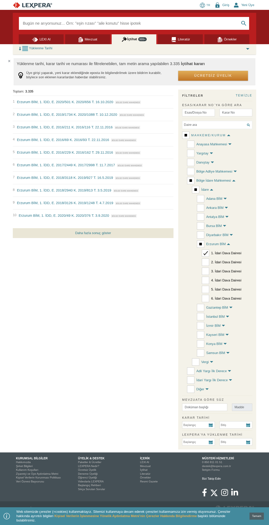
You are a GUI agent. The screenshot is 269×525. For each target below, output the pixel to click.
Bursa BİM (214, 226)
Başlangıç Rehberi (89, 485)
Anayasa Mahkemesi (211, 144)
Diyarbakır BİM (217, 235)
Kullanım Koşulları (27, 469)
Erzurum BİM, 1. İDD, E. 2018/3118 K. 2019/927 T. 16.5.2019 (65, 178)
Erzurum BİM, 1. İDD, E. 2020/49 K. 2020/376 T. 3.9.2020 (64, 216)
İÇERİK (145, 458)
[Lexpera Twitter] (215, 492)
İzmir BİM (213, 326)
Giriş (225, 5)
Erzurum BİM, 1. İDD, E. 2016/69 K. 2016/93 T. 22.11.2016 (63, 140)
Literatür (145, 473)
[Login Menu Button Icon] (217, 5)
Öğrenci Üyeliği (87, 477)
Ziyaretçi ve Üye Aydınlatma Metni (37, 473)
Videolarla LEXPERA (91, 481)
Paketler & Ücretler (89, 462)
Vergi (205, 362)
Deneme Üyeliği (88, 473)
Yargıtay (202, 153)
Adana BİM (214, 199)
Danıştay (203, 162)
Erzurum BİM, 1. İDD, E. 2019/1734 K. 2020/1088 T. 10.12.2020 (67, 115)
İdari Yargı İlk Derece (212, 380)
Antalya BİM (215, 217)
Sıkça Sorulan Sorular (91, 489)
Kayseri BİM (215, 335)
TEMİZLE (244, 95)
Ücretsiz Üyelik (87, 469)
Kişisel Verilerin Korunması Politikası (38, 477)
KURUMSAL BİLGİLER (32, 458)
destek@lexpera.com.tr (216, 466)
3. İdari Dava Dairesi (226, 271)
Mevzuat (145, 466)
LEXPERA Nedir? (88, 466)
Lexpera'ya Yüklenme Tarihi (212, 434)
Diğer (200, 389)
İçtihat (143, 469)
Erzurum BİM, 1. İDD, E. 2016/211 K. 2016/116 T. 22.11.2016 (65, 127)
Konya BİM (214, 344)
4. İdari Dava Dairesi (226, 280)
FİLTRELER (192, 95)
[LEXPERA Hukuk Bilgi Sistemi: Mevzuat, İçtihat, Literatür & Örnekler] (32, 5)
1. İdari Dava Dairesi (226, 253)
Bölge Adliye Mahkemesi (214, 171)
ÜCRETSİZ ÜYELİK (213, 76)
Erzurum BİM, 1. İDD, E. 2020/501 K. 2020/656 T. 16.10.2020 (65, 102)
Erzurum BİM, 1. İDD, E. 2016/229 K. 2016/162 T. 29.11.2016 (65, 152)
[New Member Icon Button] (236, 5)
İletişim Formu (211, 469)
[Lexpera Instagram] (226, 494)
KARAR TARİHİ (196, 417)
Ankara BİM (215, 208)
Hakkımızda (23, 462)
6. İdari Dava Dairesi (226, 298)
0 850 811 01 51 (212, 462)
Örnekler (145, 477)
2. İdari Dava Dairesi (226, 262)
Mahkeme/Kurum (208, 135)
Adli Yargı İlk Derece (211, 371)
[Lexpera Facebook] (206, 494)
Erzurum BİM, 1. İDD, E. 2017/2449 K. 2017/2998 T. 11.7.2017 (66, 165)
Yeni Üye (247, 5)
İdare (205, 190)
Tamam (256, 516)
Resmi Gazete (149, 481)
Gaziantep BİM (217, 307)
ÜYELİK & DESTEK (91, 458)
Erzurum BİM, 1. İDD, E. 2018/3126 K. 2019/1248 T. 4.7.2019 (65, 203)
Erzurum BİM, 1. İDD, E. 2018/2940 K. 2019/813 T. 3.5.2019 (64, 190)
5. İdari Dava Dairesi (226, 289)
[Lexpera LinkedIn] (236, 494)
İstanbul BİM (215, 317)
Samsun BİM (215, 353)
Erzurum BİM (216, 244)
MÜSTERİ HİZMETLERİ (218, 458)
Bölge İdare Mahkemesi (213, 180)
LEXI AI (144, 462)
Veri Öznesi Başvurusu (30, 481)
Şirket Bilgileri (24, 466)
